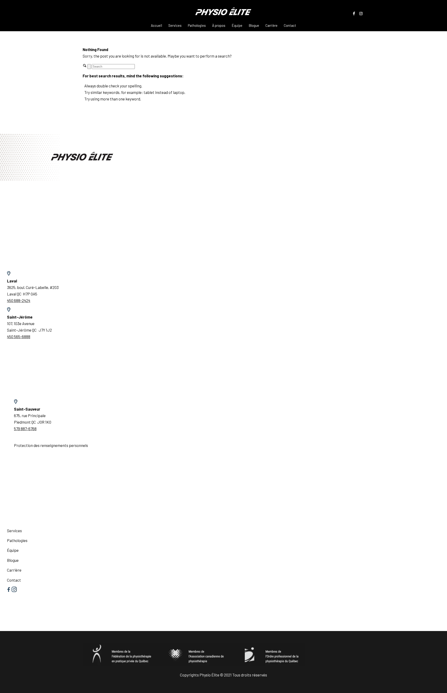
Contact (14, 580)
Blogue (13, 560)
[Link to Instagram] (360, 13)
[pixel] (223, 13)
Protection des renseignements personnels (51, 445)
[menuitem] (156, 25)
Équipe (13, 550)
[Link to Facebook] (353, 13)
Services (14, 530)
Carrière (14, 570)
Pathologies (17, 540)
